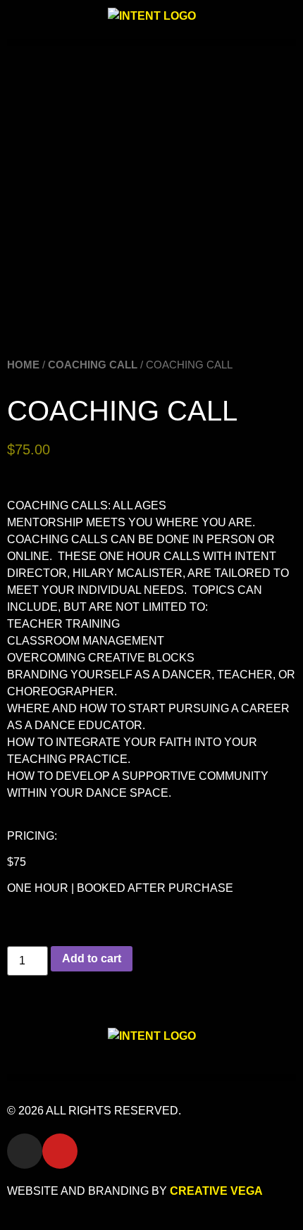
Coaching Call (92, 365)
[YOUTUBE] (60, 1151)
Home (23, 365)
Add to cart (91, 958)
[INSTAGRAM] (24, 1151)
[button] (151, 42)
